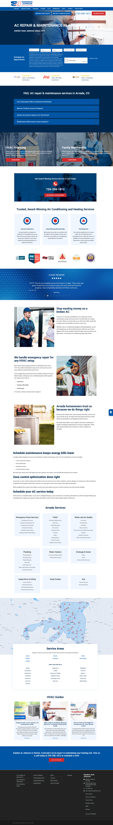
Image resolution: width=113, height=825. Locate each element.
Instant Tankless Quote (61, 13)
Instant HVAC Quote (43, 13)
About (64, 8)
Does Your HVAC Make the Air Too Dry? (64, 723)
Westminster (83, 658)
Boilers (52, 775)
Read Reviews (26, 80)
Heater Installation (38, 775)
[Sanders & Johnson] (21, 3)
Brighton (27, 658)
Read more (36, 738)
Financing (35, 8)
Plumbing (69, 775)
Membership (56, 8)
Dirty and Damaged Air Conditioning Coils (92, 723)
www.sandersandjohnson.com (93, 791)
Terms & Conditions (90, 797)
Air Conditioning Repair (21, 785)
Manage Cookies (89, 803)
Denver (55, 656)
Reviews (43, 8)
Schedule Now (99, 13)
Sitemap (87, 809)
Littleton (27, 661)
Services (16, 8)
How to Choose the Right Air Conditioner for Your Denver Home (36, 724)
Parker (83, 656)
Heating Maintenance (39, 780)
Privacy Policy (57, 66)
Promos (70, 8)
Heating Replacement (39, 778)
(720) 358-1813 (36, 65)
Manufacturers (25, 8)
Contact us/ (46, 66)
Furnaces (52, 778)
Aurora (27, 656)
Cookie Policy (88, 800)
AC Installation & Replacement (21, 776)
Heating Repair (37, 783)
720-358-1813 (83, 13)
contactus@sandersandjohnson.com (54, 65)
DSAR (86, 806)
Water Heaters (54, 780)
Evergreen (55, 658)
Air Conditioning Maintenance (21, 780)
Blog (49, 8)
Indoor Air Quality (54, 783)
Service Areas (79, 8)
